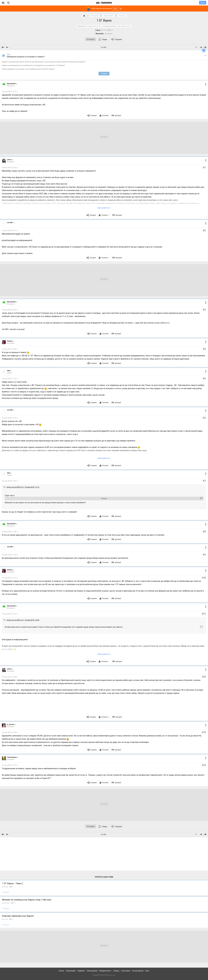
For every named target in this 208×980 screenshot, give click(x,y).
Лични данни (92, 971)
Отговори (90, 39)
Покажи (104, 74)
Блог (147, 971)
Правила (81, 971)
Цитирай (118, 115)
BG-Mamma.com (110, 975)
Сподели (118, 39)
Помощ (116, 971)
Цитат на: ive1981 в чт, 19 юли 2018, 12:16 (22, 487)
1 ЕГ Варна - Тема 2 (12, 883)
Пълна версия (137, 971)
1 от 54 (103, 47)
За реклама (70, 971)
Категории (126, 971)
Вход (203, 3)
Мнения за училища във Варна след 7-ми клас (26, 899)
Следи (104, 39)
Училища (5, 892)
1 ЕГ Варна (104, 20)
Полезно (105, 115)
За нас (61, 971)
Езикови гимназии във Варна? (18, 915)
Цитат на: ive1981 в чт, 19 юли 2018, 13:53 (22, 620)
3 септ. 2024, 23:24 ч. (123, 26)
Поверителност (105, 971)
